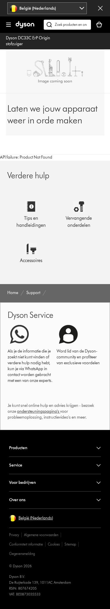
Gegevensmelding (22, 553)
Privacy (14, 535)
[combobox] (47, 8)
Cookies (54, 544)
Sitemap (70, 544)
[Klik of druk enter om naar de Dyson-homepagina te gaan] (25, 26)
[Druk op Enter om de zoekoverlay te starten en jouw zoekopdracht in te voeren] (67, 25)
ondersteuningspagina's (38, 411)
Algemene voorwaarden (41, 535)
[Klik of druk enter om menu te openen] (8, 24)
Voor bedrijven (22, 482)
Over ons (17, 499)
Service (15, 465)
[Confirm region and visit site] (100, 8)
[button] (31, 518)
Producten (18, 447)
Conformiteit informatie (26, 544)
